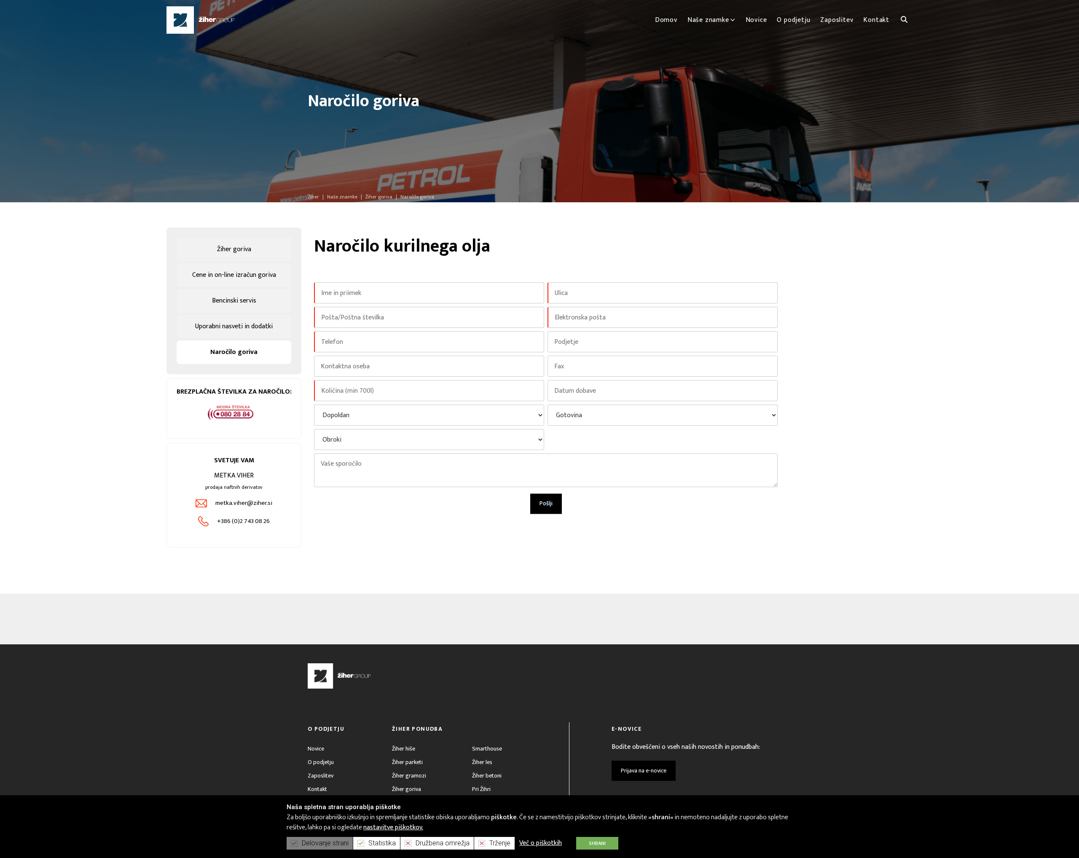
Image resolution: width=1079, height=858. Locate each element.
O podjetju (321, 762)
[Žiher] (200, 20)
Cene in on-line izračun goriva (234, 275)
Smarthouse (487, 748)
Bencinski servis (234, 300)
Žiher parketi (407, 762)
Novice (316, 748)
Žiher (313, 196)
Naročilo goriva (234, 352)
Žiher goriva (234, 249)
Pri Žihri (481, 789)
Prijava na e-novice (643, 770)
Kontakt (317, 789)
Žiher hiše (403, 748)
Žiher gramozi (409, 775)
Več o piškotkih (540, 843)
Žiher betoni (487, 775)
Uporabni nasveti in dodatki (234, 326)
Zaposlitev (320, 775)
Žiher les (482, 762)
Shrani (597, 843)
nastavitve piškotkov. (393, 827)
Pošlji (546, 503)
